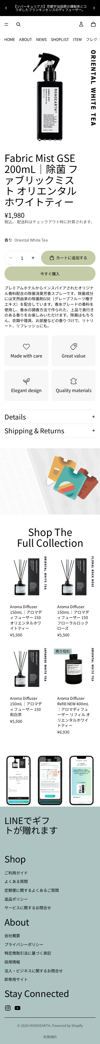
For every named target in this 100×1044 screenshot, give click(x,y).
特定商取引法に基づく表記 (27, 953)
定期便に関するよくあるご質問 (31, 890)
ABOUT (25, 39)
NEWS (41, 39)
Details (15, 416)
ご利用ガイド (16, 872)
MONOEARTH (39, 1025)
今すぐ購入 (50, 273)
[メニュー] (6, 24)
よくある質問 (16, 881)
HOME (9, 39)
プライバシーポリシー (23, 944)
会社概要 (12, 935)
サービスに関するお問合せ (27, 907)
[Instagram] (7, 1008)
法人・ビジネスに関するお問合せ (33, 970)
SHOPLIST (60, 39)
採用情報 (12, 962)
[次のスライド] (94, 8)
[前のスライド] (6, 8)
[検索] (18, 24)
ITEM (77, 39)
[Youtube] (17, 1008)
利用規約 (50, 1036)
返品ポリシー (16, 898)
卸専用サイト (16, 979)
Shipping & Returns (34, 430)
